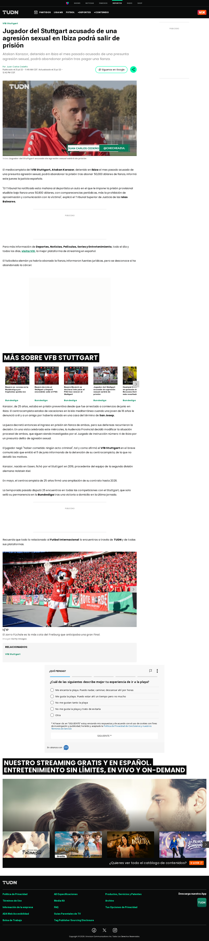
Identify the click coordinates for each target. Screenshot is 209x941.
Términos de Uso (12, 900)
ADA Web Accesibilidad (16, 913)
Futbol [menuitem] (70, 12)
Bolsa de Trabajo (12, 920)
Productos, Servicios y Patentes (123, 894)
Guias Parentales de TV (67, 913)
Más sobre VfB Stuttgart (51, 357)
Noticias (90, 3)
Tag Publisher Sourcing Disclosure (74, 920)
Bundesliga (11, 400)
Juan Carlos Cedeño (17, 66)
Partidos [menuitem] (45, 12)
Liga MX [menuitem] (58, 12)
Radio (129, 3)
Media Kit (59, 900)
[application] (70, 118)
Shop (139, 3)
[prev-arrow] (3, 589)
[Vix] (202, 12)
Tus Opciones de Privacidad (121, 907)
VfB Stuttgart (10, 23)
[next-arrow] (136, 384)
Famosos (103, 3)
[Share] (133, 69)
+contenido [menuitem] (101, 12)
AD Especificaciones (66, 894)
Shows (77, 3)
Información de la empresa (18, 907)
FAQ (56, 907)
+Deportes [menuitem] (84, 12)
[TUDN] (11, 12)
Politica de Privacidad (15, 894)
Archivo (109, 900)
